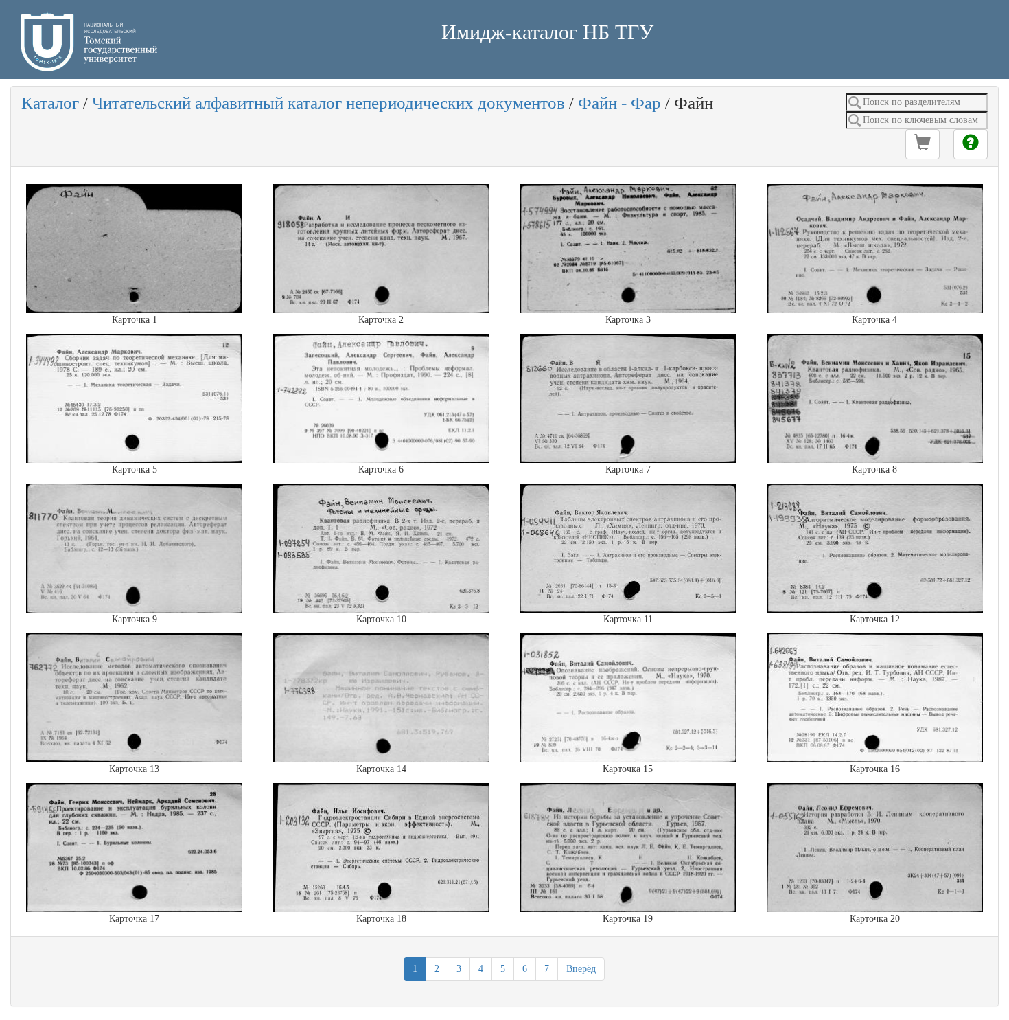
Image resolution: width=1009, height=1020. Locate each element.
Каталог (50, 102)
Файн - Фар (619, 102)
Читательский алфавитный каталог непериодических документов (328, 102)
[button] (922, 144)
